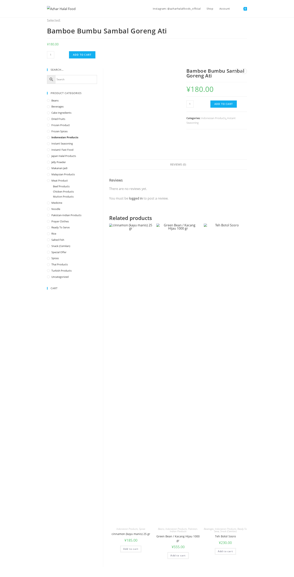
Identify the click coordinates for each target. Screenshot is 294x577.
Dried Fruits (58, 119)
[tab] (178, 164)
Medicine (56, 203)
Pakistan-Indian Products (184, 530)
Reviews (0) (178, 164)
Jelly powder (58, 162)
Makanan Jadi (59, 168)
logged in (136, 198)
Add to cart (82, 54)
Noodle (55, 209)
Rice (53, 233)
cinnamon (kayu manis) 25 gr (131, 534)
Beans (161, 529)
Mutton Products (63, 196)
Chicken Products (63, 191)
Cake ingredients (61, 112)
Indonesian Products (213, 118)
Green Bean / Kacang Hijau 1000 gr (178, 538)
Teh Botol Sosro (225, 536)
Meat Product (59, 180)
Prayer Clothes (60, 221)
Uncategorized (60, 277)
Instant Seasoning (62, 143)
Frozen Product (60, 125)
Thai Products (59, 264)
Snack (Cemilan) (228, 531)
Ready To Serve (60, 227)
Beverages (209, 529)
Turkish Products (61, 270)
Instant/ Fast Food (62, 150)
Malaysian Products (63, 174)
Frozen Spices (59, 131)
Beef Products (61, 186)
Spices (142, 529)
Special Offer (58, 252)
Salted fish (57, 240)
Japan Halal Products (63, 156)
